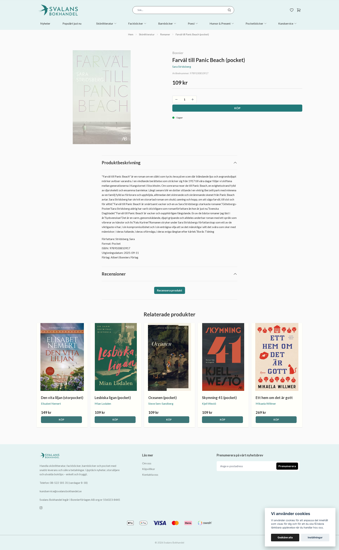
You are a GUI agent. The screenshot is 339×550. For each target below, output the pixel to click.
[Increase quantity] (193, 99)
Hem (130, 34)
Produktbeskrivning (121, 162)
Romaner (165, 34)
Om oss (146, 463)
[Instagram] (41, 507)
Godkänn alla (285, 537)
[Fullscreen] (102, 97)
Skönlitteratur (146, 34)
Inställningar (315, 537)
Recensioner (114, 273)
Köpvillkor (148, 469)
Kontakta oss (150, 474)
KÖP (61, 419)
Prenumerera (287, 466)
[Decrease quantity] (176, 99)
